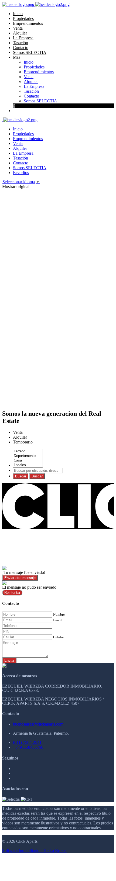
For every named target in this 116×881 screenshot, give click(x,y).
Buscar (20, 476)
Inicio (18, 13)
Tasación (20, 42)
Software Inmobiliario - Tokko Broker (34, 850)
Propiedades (23, 18)
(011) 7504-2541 (27, 742)
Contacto (20, 47)
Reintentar (12, 593)
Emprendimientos (28, 23)
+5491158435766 (28, 747)
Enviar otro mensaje (20, 578)
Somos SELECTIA (29, 52)
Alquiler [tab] (20, 437)
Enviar (9, 660)
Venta (18, 28)
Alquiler (20, 33)
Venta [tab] (18, 432)
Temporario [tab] (23, 442)
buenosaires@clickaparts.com (38, 724)
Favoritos (21, 172)
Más (16, 57)
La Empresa (23, 38)
